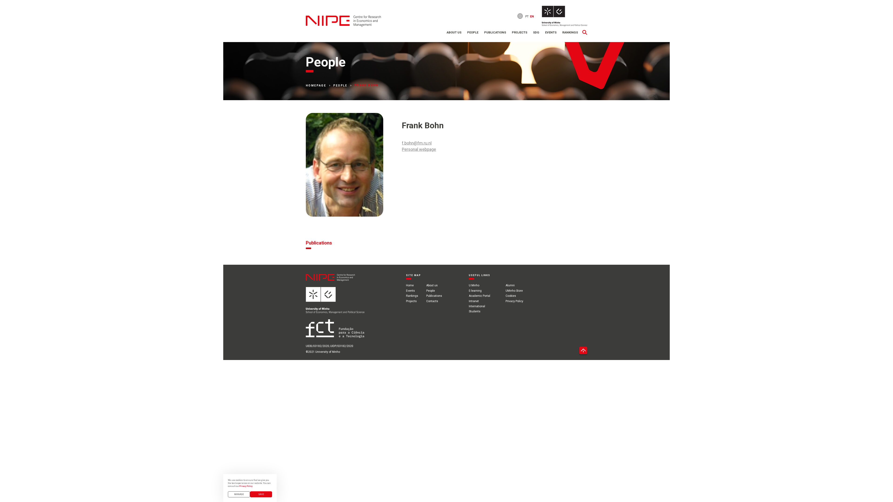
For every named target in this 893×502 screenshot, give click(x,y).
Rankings (570, 32)
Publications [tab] (319, 243)
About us (453, 32)
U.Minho (474, 285)
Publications (495, 32)
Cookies (511, 295)
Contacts (432, 301)
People (472, 32)
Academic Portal (479, 295)
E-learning (475, 290)
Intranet (474, 301)
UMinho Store (514, 290)
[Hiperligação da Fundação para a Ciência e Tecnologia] (335, 331)
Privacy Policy (514, 301)
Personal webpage (419, 149)
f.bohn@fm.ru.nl (417, 143)
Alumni (510, 285)
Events (550, 32)
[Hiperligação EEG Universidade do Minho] (335, 303)
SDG (536, 32)
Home (410, 285)
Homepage (316, 85)
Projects (519, 32)
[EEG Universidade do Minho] (564, 16)
